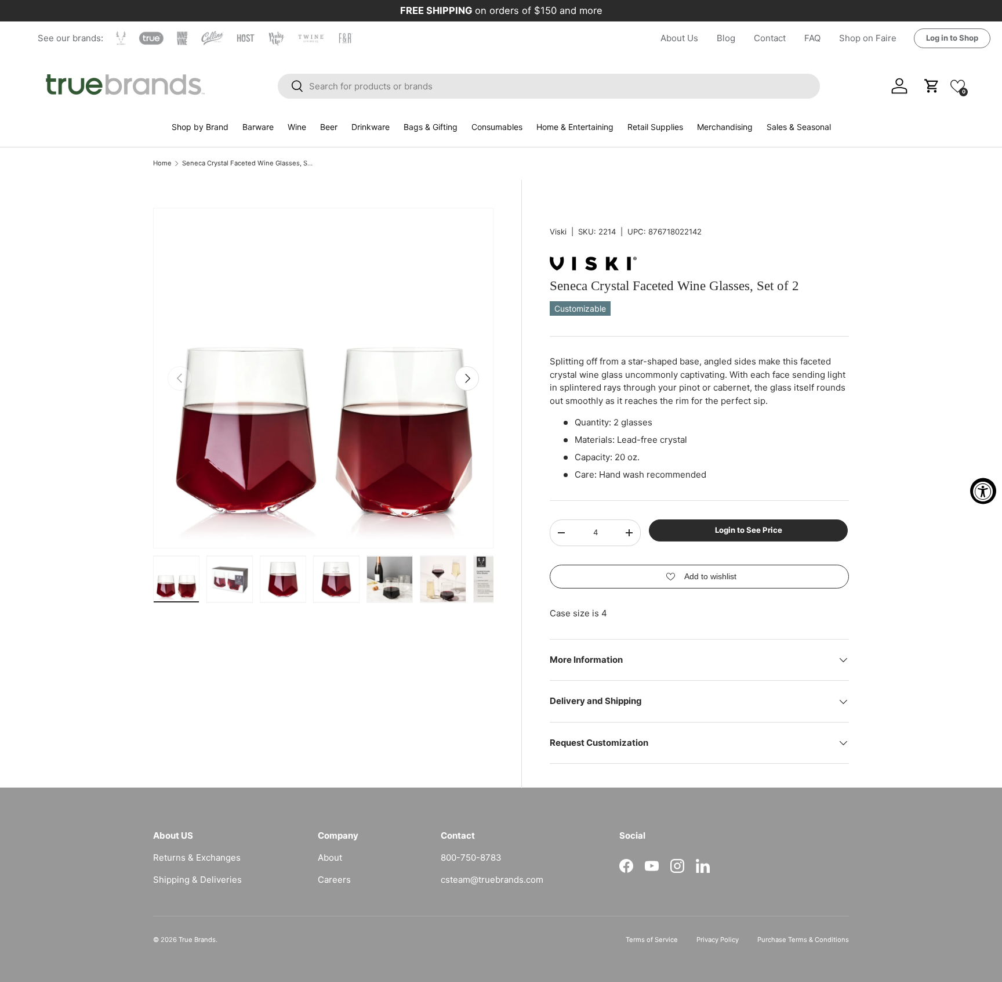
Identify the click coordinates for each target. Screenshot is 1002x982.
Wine (297, 127)
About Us (679, 38)
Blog (726, 38)
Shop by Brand (200, 127)
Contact (770, 38)
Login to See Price (748, 530)
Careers (334, 879)
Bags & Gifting (431, 127)
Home (162, 163)
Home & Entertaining (574, 127)
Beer (328, 127)
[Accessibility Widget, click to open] (983, 491)
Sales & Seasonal (799, 127)
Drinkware (370, 127)
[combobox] (549, 86)
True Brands (197, 940)
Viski (558, 231)
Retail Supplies (655, 127)
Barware (258, 127)
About (330, 857)
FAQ (812, 38)
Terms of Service (652, 940)
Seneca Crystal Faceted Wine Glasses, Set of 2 (247, 163)
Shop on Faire (867, 38)
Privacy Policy (717, 940)
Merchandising (725, 127)
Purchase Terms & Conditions (803, 940)
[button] (957, 85)
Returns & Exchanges (197, 857)
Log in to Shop (952, 37)
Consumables (496, 127)
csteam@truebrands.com (492, 879)
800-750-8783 (471, 857)
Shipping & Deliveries (197, 879)
